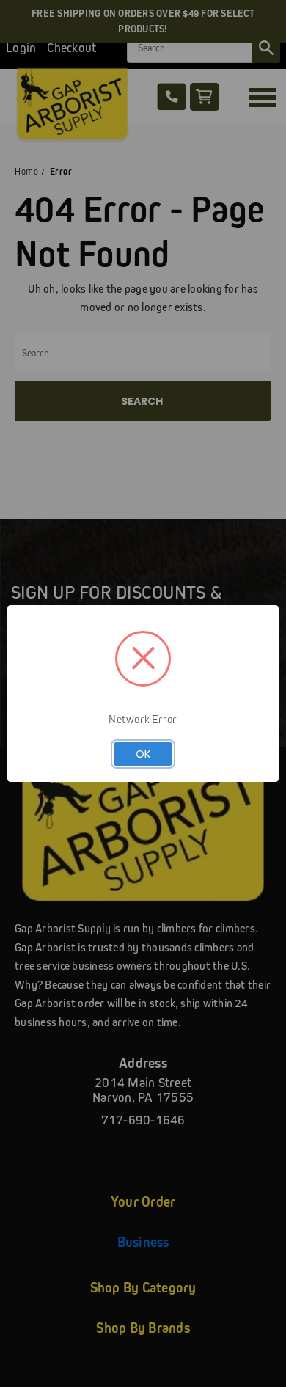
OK (143, 753)
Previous (23, 1372)
